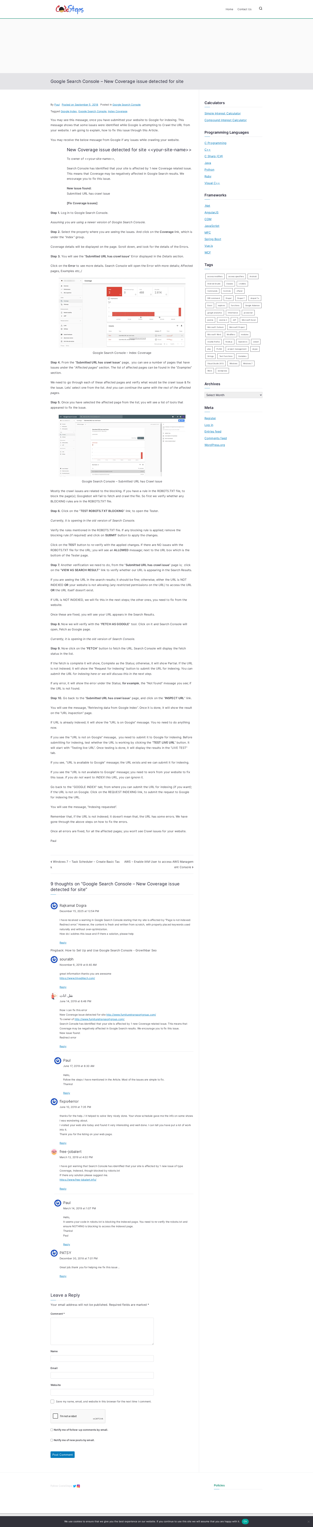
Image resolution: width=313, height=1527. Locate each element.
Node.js (229, 342)
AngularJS (211, 212)
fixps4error (69, 1101)
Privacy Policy (222, 1494)
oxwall (255, 342)
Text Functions (225, 356)
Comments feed (216, 438)
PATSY (65, 1253)
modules (244, 334)
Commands (212, 291)
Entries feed (213, 431)
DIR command (213, 298)
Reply (63, 942)
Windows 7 (248, 363)
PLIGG (219, 349)
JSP (234, 320)
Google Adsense (252, 305)
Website (56, 1384)
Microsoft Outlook (215, 327)
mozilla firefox (213, 342)
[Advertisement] (156, 45)
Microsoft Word (214, 334)
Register (210, 418)
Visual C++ (212, 183)
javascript (248, 313)
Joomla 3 (223, 320)
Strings (210, 356)
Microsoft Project (237, 327)
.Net (207, 205)
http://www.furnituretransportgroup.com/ (131, 1014)
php (209, 349)
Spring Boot (213, 239)
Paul (57, 104)
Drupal (228, 298)
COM (208, 219)
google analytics (214, 313)
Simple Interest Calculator (223, 113)
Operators (242, 342)
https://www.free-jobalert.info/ (78, 1179)
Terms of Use (222, 1500)
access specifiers (236, 276)
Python (209, 169)
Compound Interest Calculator (226, 120)
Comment (58, 1313)
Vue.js (209, 246)
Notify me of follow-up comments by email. (81, 1429)
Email (54, 1368)
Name (54, 1351)
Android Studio (213, 284)
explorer (221, 305)
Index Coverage (117, 111)
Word (209, 371)
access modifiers (215, 276)
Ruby (208, 176)
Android (253, 276)
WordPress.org (215, 445)
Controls (227, 291)
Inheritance (233, 313)
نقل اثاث (66, 995)
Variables (242, 356)
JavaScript (212, 226)
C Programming (215, 143)
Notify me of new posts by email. (74, 1440)
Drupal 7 (241, 298)
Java (208, 163)
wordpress (222, 371)
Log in (209, 425)
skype (255, 349)
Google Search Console (126, 104)
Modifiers (231, 334)
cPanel (240, 291)
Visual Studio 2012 (215, 363)
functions (235, 305)
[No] (308, 1521)
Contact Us (244, 9)
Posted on (80, 104)
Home (229, 9)
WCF (208, 252)
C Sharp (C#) (214, 156)
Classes (229, 284)
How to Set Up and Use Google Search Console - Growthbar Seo (111, 950)
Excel (209, 305)
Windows (233, 363)
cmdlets (242, 284)
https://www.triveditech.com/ (77, 978)
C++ (208, 149)
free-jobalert (71, 1151)
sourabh (67, 959)
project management (237, 349)
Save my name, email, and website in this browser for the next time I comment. (103, 1401)
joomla (210, 320)
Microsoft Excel (249, 320)
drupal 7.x (255, 298)
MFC (208, 232)
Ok (245, 1521)
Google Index (69, 111)
